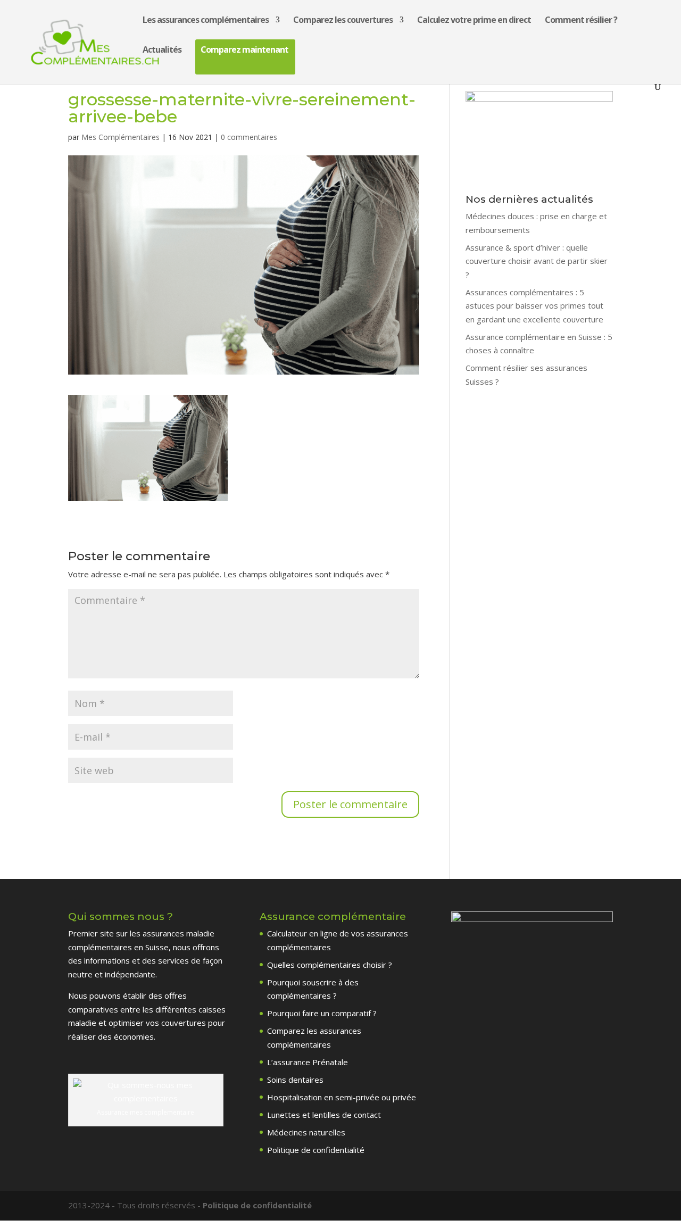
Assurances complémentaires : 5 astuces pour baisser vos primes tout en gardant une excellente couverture (534, 306)
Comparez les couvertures (343, 21)
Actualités (162, 50)
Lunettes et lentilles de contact (324, 1114)
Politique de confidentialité (315, 1149)
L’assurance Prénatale (307, 1062)
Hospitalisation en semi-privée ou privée (341, 1097)
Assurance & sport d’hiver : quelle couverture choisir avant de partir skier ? (537, 261)
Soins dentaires (295, 1079)
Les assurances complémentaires (206, 21)
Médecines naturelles (306, 1132)
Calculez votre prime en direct (474, 21)
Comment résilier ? (581, 21)
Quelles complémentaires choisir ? (329, 964)
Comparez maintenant (244, 50)
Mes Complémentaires (120, 137)
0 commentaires (249, 137)
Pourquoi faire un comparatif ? (322, 1013)
